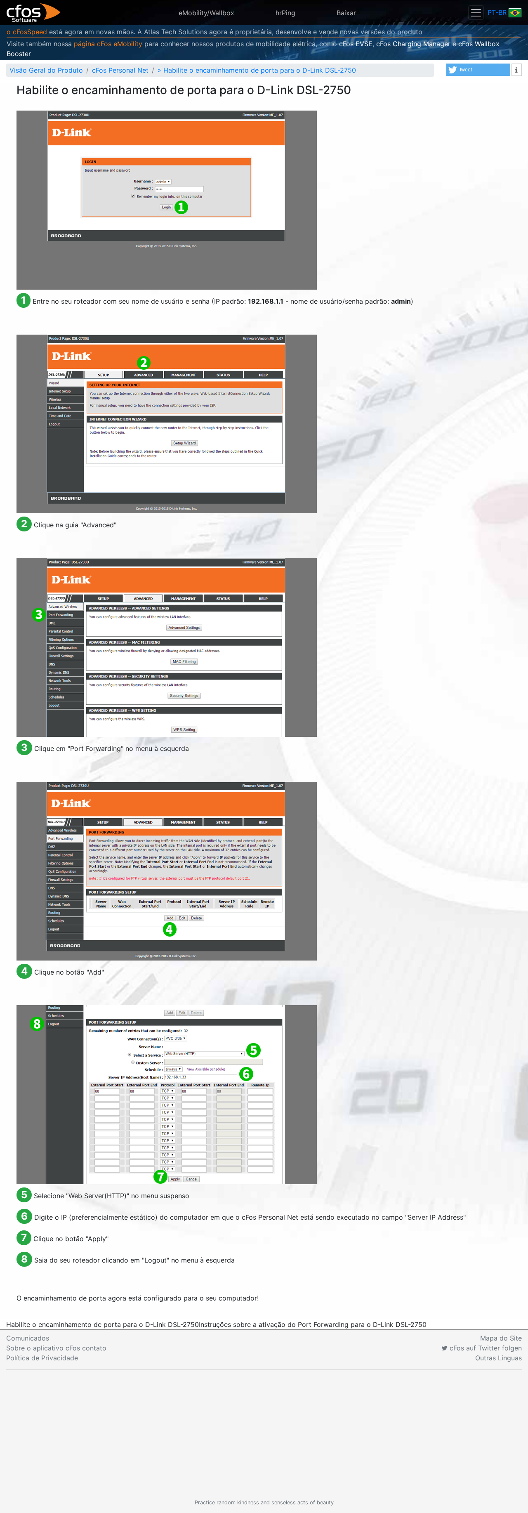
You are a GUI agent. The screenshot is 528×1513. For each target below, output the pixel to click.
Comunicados (27, 1338)
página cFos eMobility (108, 44)
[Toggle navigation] (476, 12)
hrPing (285, 13)
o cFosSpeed (27, 32)
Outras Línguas (498, 1358)
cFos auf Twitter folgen (485, 1348)
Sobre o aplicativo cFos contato (56, 1348)
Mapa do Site (501, 1338)
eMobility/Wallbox (206, 13)
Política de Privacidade (42, 1358)
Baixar (346, 13)
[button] (478, 70)
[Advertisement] (264, 1434)
